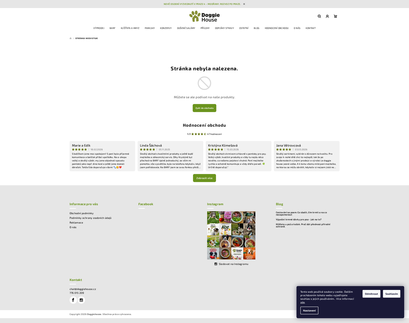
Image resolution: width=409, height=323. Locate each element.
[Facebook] (73, 300)
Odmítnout (371, 293)
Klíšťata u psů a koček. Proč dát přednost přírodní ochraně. (303, 225)
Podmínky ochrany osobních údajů (91, 217)
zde (302, 302)
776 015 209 (77, 292)
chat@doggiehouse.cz (83, 288)
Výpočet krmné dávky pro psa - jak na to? (299, 219)
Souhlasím (391, 293)
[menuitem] (99, 28)
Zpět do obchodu (204, 108)
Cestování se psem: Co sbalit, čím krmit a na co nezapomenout (301, 213)
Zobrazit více (204, 177)
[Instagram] (81, 300)
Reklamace (76, 222)
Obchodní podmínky (82, 213)
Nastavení (309, 310)
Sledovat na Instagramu (233, 263)
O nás (73, 227)
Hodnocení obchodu (204, 124)
